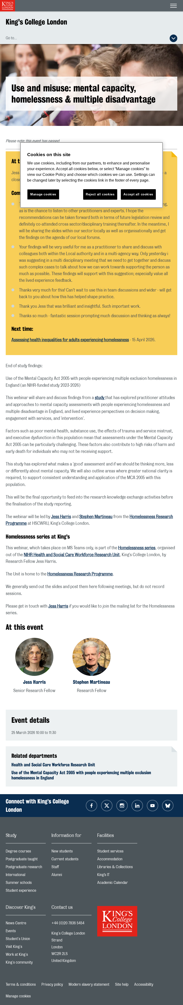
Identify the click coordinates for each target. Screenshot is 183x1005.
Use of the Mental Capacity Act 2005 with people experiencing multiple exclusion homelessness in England (81, 775)
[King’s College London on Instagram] (122, 805)
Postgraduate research (26, 868)
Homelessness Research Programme (80, 574)
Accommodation (117, 860)
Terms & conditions (21, 984)
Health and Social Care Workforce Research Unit (53, 765)
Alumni (71, 876)
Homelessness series (136, 548)
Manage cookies (18, 996)
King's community (26, 963)
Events (26, 932)
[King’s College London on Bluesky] (167, 805)
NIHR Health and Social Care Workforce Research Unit (72, 555)
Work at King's (26, 956)
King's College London (36, 22)
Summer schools (26, 884)
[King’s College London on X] (106, 805)
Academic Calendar (117, 884)
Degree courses (26, 852)
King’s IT (117, 876)
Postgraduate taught (26, 860)
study (100, 398)
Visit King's (26, 948)
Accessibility (143, 984)
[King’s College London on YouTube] (152, 805)
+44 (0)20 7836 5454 (67, 923)
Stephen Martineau (95, 517)
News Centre (26, 924)
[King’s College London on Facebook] (91, 805)
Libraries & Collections (117, 868)
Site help (121, 984)
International (26, 876)
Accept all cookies (138, 194)
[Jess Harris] (34, 658)
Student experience (26, 892)
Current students (71, 860)
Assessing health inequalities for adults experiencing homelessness (70, 340)
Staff (71, 868)
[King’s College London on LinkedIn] (137, 805)
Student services (117, 852)
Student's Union (26, 940)
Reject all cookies (100, 194)
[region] (91, 175)
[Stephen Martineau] (91, 658)
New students (71, 852)
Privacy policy (52, 984)
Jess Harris (61, 517)
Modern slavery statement (89, 984)
